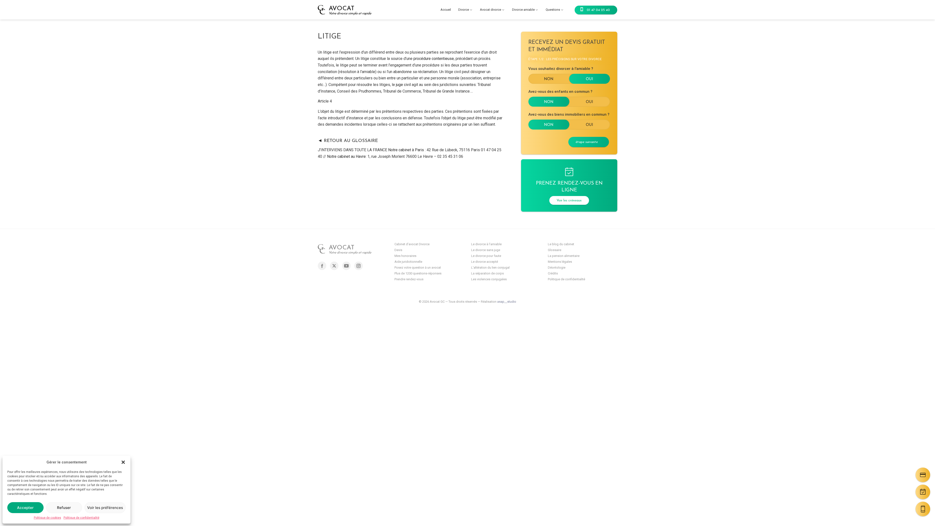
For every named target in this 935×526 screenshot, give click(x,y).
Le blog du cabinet (561, 244)
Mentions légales (560, 261)
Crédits (553, 273)
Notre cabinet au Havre (346, 156)
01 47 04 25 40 (598, 10)
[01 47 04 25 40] (923, 509)
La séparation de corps (487, 273)
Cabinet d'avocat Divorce (412, 244)
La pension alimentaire (564, 256)
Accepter (25, 507)
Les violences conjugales (489, 279)
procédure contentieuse (433, 58)
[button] (123, 462)
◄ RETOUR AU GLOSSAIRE (348, 141)
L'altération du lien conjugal (490, 267)
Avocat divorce (490, 9)
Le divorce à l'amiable (486, 244)
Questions (553, 9)
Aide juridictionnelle (408, 261)
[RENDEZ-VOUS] (923, 492)
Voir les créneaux (569, 200)
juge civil (404, 84)
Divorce (463, 9)
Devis (398, 250)
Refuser (64, 507)
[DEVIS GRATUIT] (923, 475)
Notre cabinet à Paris (406, 150)
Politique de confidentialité (81, 517)
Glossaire (554, 250)
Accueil (445, 9)
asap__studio (506, 301)
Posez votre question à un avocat (417, 267)
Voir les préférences (105, 507)
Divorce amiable (523, 9)
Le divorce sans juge (485, 250)
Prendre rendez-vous (408, 279)
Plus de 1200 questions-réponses (417, 273)
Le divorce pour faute (486, 256)
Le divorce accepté (484, 261)
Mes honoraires (405, 256)
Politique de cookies (47, 517)
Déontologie (556, 267)
